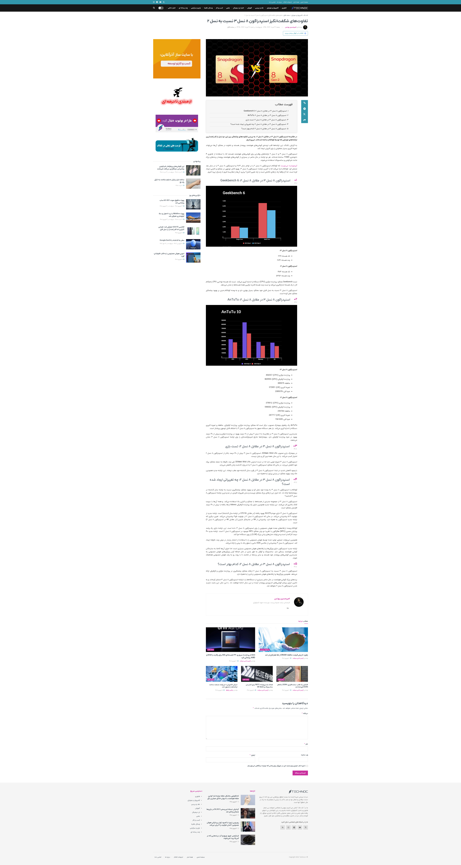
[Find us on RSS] (282, 827)
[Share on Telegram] (304, 109)
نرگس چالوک (229, 690)
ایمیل (252, 755)
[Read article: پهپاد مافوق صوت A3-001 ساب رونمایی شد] (193, 204)
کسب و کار (219, 8)
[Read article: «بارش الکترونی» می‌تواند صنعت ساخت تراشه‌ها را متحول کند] (221, 674)
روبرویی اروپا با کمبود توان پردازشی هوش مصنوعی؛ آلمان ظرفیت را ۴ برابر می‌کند (223, 823)
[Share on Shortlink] (304, 103)
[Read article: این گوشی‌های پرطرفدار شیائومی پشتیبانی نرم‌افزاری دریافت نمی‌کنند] (193, 170)
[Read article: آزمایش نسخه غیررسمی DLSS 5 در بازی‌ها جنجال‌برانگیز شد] (248, 813)
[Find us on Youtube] (300, 827)
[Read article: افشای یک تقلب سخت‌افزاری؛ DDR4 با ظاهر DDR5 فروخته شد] (292, 674)
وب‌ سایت (304, 755)
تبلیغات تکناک (287, 2)
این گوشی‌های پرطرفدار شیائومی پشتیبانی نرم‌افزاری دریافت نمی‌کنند (170, 167)
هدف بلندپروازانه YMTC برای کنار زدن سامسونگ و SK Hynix (259, 686)
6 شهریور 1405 (286, 658)
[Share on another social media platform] (304, 120)
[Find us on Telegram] (294, 827)
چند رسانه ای (183, 8)
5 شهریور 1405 (251, 690)
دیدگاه (305, 713)
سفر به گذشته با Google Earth (172, 240)
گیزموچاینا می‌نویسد (289, 166)
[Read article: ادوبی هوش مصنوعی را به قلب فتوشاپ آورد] (193, 257)
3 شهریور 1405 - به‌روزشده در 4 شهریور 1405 (171, 206)
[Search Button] (154, 8)
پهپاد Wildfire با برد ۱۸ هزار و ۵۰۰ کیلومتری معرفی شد (171, 214)
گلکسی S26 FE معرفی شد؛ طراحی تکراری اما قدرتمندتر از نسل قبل (171, 228)
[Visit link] (176, 58)
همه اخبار (296, 2)
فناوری (284, 8)
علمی (228, 8)
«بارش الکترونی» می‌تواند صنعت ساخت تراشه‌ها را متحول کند (223, 686)
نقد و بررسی (259, 8)
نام (306, 744)
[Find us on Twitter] (305, 827)
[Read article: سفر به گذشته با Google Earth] (193, 244)
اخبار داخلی (172, 8)
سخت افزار (286, 15)
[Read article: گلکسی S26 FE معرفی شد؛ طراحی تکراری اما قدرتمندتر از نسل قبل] (193, 231)
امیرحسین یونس (290, 27)
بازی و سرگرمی (196, 8)
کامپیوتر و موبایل (273, 8)
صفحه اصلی (304, 2)
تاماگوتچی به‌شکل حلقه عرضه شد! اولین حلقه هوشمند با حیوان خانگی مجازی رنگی (223, 797)
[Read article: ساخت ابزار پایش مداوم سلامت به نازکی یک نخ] (193, 184)
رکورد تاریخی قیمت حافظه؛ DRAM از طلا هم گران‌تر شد (286, 655)
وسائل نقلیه (208, 8)
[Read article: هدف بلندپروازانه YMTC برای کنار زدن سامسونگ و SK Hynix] (257, 674)
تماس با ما (272, 2)
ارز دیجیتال (196, 812)
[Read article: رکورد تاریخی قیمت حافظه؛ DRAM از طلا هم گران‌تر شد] (283, 639)
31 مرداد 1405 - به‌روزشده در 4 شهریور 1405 (171, 219)
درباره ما (279, 2)
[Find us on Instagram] (288, 827)
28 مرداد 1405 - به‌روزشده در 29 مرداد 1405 (171, 172)
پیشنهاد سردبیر (265, 650)
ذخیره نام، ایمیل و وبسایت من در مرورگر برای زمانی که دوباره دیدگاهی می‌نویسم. (276, 766)
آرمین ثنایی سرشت (298, 658)
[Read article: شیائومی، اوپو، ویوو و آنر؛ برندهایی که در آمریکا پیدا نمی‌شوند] (248, 840)
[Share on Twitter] (304, 114)
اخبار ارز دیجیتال (238, 8)
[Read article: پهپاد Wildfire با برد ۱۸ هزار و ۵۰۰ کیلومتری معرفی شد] (193, 217)
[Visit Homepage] (300, 8)
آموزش (249, 8)
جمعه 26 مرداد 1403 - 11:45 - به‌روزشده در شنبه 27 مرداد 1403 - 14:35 (258, 27)
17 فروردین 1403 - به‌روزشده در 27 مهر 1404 (171, 243)
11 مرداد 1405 (179, 185)
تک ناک (306, 15)
